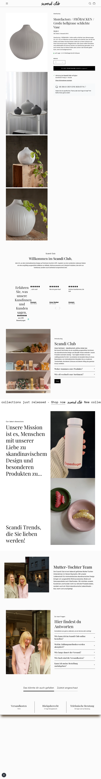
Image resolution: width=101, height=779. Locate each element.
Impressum (28, 723)
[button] (89, 3)
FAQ (57, 381)
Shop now (80, 402)
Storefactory (56, 13)
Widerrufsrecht (29, 732)
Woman (45, 723)
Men (44, 726)
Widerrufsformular (11, 763)
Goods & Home (47, 732)
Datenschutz (28, 729)
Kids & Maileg (47, 729)
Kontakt (59, 731)
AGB (26, 726)
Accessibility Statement (32, 738)
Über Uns (60, 728)
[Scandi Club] (50, 3)
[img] (22, 315)
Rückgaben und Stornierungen (15, 760)
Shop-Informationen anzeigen (63, 80)
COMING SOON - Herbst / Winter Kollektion (48, 737)
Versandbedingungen (31, 735)
